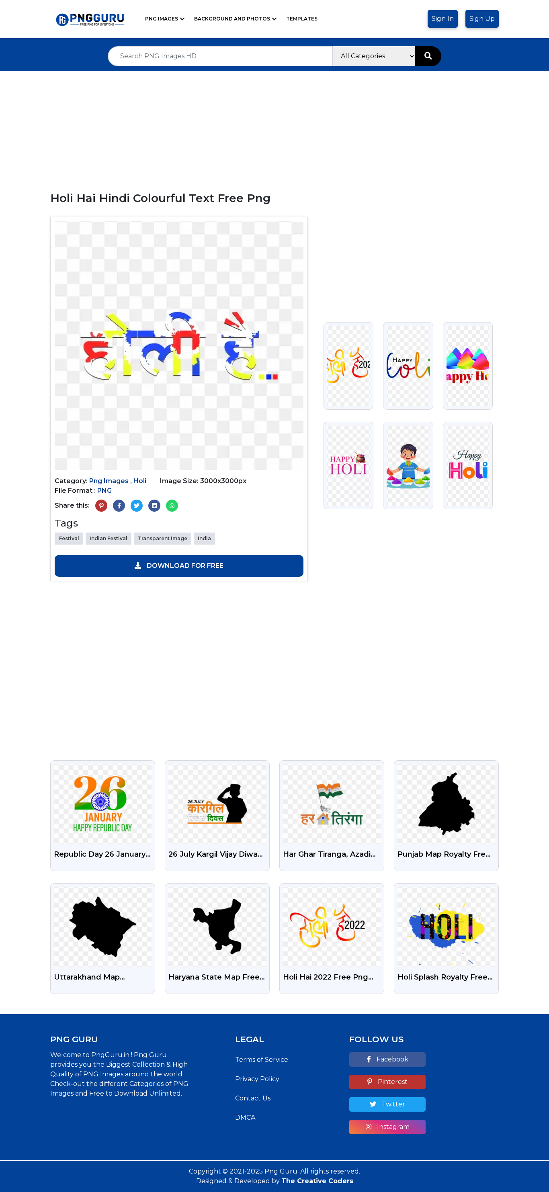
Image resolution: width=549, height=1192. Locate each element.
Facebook (391, 1059)
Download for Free (184, 565)
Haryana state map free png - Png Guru (214, 978)
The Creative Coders (317, 1181)
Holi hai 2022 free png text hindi (325, 978)
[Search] (428, 56)
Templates (302, 19)
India (204, 538)
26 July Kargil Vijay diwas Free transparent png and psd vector (215, 855)
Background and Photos (232, 19)
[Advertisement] (274, 127)
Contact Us (252, 1098)
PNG (104, 490)
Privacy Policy (257, 1079)
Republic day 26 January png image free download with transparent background (101, 855)
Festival (69, 538)
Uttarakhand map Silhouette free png (91, 978)
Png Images (161, 19)
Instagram (392, 1127)
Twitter (392, 1104)
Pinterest (392, 1082)
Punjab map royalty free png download (443, 855)
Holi (139, 481)
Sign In (443, 18)
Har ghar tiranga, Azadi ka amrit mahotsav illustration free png (327, 855)
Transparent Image (162, 538)
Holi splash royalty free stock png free (442, 978)
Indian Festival (108, 538)
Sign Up (482, 18)
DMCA (245, 1117)
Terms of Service (261, 1059)
